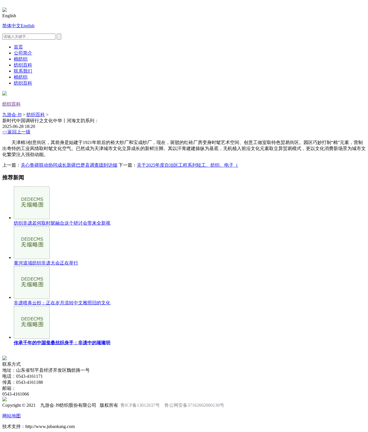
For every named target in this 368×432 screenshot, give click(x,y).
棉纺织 (21, 59)
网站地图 (11, 415)
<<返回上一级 (16, 131)
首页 (18, 46)
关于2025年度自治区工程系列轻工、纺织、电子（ (187, 165)
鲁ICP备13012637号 (140, 405)
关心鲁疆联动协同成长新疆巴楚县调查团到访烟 (69, 165)
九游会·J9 (12, 114)
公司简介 (23, 52)
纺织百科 (23, 65)
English (27, 25)
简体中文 (11, 25)
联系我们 (23, 71)
